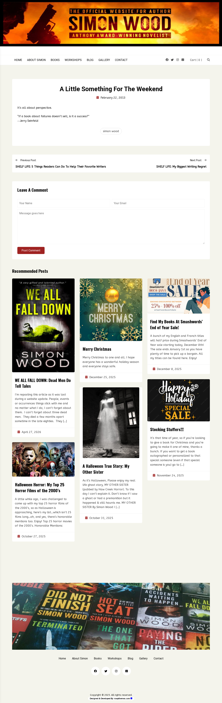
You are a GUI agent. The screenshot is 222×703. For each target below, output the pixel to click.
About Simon (36, 60)
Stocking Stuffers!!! (167, 429)
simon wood (111, 131)
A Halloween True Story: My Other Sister (106, 469)
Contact (121, 60)
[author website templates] (131, 698)
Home (18, 60)
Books (55, 60)
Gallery (104, 60)
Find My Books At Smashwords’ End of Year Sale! (176, 324)
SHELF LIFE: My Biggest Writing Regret (181, 166)
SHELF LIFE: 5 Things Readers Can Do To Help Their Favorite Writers (61, 166)
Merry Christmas (97, 349)
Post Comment (31, 250)
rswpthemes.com (122, 698)
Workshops (73, 60)
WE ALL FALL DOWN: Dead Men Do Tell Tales (43, 383)
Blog (90, 60)
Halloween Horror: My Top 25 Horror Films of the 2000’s (39, 487)
